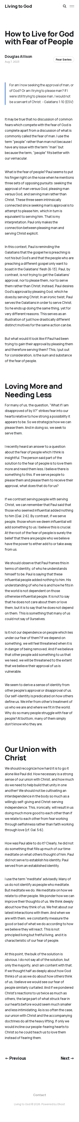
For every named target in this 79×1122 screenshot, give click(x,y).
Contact (39, 1095)
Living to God (18, 6)
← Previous (15, 1058)
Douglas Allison (18, 56)
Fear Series (64, 59)
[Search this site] (64, 6)
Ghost (61, 1104)
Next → (67, 1058)
